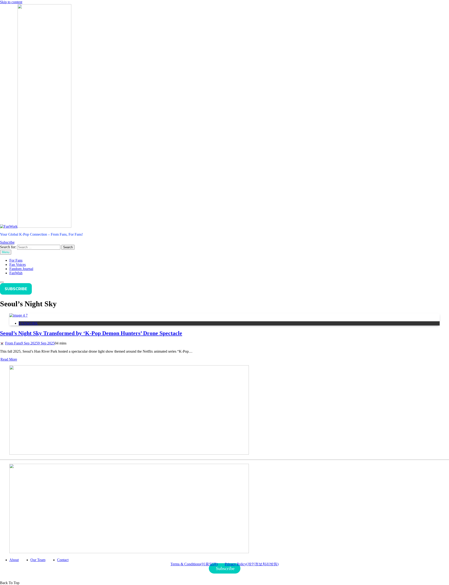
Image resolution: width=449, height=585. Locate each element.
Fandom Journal (21, 269)
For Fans (15, 260)
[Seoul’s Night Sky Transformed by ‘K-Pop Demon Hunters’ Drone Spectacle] (18, 315)
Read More (8, 359)
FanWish (15, 273)
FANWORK (28, 323)
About (14, 560)
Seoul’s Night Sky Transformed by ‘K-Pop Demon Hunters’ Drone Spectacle (91, 333)
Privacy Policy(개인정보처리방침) (252, 564)
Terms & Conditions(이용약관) (194, 564)
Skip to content (11, 2)
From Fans (13, 343)
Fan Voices (17, 265)
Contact (63, 560)
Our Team (37, 560)
